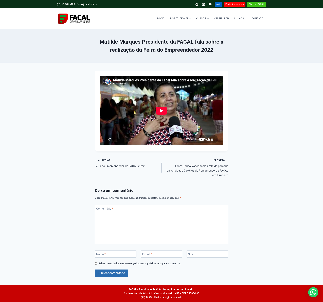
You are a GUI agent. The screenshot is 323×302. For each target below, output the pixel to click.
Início (161, 18)
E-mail (147, 254)
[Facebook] (197, 4)
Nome (101, 254)
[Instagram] (203, 4)
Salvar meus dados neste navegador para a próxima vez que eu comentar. (139, 263)
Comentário (104, 208)
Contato (257, 18)
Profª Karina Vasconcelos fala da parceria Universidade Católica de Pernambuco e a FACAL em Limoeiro (197, 168)
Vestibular (221, 18)
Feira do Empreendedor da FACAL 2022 (120, 163)
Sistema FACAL (256, 4)
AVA (218, 4)
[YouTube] (210, 4)
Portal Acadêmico (234, 4)
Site (190, 254)
